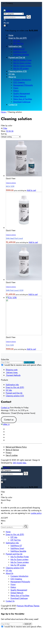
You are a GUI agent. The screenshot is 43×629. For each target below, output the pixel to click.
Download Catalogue (21, 101)
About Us (12, 76)
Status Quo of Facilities (22, 99)
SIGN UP (28, 624)
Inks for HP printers (21, 68)
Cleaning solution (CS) (17, 71)
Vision (15, 88)
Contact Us (12, 104)
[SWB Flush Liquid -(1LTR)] (24, 279)
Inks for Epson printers (22, 63)
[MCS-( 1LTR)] (24, 175)
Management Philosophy (23, 85)
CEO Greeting (19, 82)
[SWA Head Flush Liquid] (24, 227)
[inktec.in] (8, 11)
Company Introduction (22, 79)
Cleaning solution (11, 183)
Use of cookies (12, 455)
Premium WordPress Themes (28, 605)
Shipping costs (11, 369)
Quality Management (21, 93)
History (16, 90)
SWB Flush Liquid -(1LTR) (14, 290)
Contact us (5, 407)
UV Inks (11, 74)
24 (9, 131)
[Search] (28, 17)
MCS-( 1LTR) (10, 186)
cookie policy (36, 513)
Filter (5, 128)
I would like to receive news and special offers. (23, 365)
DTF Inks (16, 40)
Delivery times (12, 372)
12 (7, 131)
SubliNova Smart (20, 52)
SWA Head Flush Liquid (14, 238)
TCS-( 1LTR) (10, 345)
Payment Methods (13, 375)
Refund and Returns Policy (16, 447)
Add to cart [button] (31, 190)
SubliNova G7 (19, 49)
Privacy (8, 452)
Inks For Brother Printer (22, 60)
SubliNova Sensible (21, 54)
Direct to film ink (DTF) (17, 38)
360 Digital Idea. (20, 462)
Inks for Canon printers (22, 65)
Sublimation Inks (15, 46)
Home (10, 35)
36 (12, 131)
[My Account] (5, 20)
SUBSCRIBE (29, 362)
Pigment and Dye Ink (16, 57)
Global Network (19, 96)
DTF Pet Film (18, 43)
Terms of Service (12, 449)
